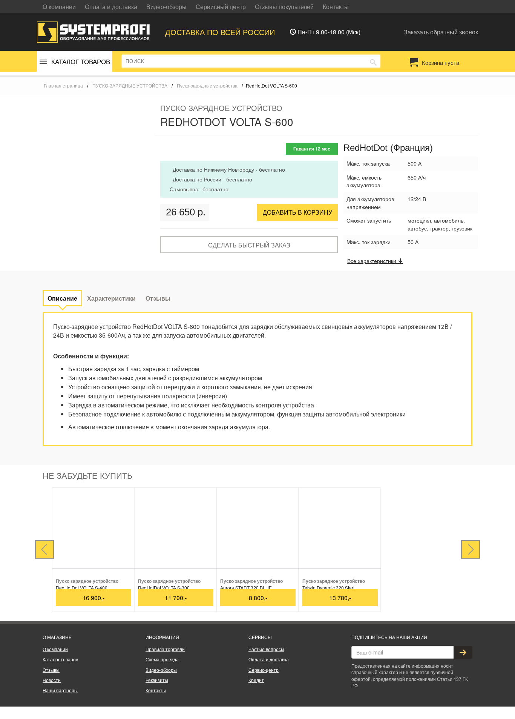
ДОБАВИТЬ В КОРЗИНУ (297, 212)
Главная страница (63, 86)
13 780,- (340, 597)
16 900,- (93, 597)
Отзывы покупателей (284, 6)
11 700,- (176, 597)
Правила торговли (165, 649)
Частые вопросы (266, 649)
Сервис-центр (263, 670)
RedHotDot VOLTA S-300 (164, 587)
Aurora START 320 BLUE (246, 587)
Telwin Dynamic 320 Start (328, 587)
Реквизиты (157, 680)
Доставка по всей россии (220, 31)
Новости (52, 680)
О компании (59, 6)
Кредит (256, 680)
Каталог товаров (60, 659)
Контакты (336, 6)
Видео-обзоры (166, 6)
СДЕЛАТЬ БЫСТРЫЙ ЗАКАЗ (249, 245)
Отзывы (51, 670)
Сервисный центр (221, 6)
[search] (373, 61)
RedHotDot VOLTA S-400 (81, 587)
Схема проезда (162, 659)
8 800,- (258, 597)
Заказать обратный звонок (441, 32)
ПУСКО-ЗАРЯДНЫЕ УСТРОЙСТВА (129, 86)
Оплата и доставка (111, 6)
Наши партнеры (60, 690)
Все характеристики (372, 260)
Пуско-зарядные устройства (207, 86)
